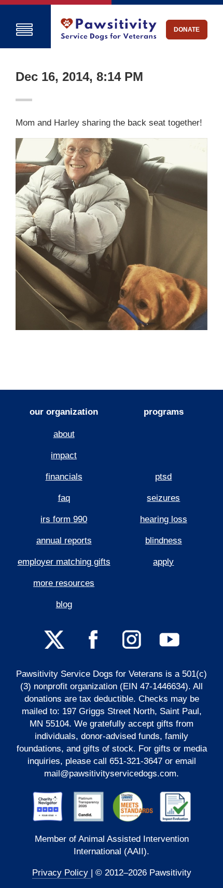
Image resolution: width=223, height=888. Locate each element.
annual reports (64, 540)
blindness (163, 540)
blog (64, 604)
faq (64, 498)
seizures (163, 498)
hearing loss (163, 519)
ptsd (163, 477)
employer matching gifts (64, 562)
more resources (63, 583)
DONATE (187, 29)
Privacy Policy (61, 873)
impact (64, 455)
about (64, 434)
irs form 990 (63, 519)
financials (64, 477)
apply (163, 562)
